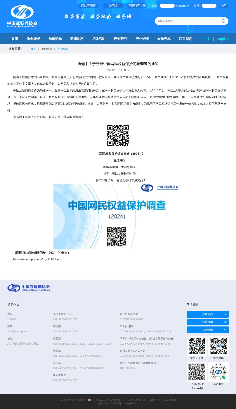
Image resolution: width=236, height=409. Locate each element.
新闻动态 (77, 39)
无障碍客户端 (137, 5)
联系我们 (185, 39)
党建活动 (55, 39)
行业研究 (120, 39)
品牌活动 (98, 39)
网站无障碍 (88, 5)
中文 (207, 39)
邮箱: (155, 5)
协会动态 (63, 48)
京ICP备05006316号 (137, 399)
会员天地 (164, 39)
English (223, 39)
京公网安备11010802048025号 (106, 399)
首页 (15, 39)
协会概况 (33, 39)
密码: (197, 5)
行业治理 (142, 39)
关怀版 (112, 5)
